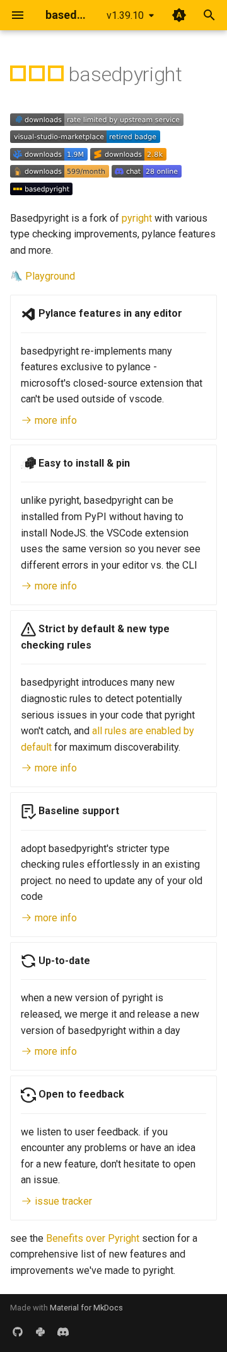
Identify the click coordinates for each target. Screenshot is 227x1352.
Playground (50, 276)
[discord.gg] (63, 1332)
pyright (137, 218)
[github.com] (18, 1332)
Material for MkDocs (86, 1307)
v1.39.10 (125, 15)
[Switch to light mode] (179, 15)
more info (54, 420)
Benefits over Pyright (92, 1238)
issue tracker (62, 1201)
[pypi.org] (40, 1332)
